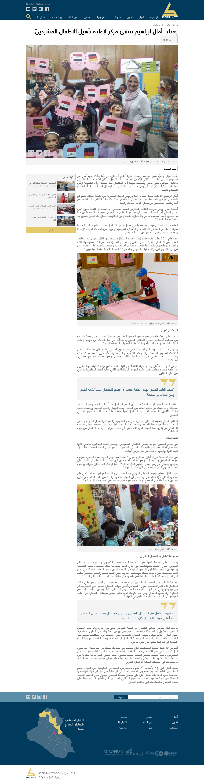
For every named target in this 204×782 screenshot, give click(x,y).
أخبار (175, 716)
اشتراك (121, 697)
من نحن (123, 727)
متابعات (174, 727)
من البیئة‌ (147, 721)
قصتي (149, 716)
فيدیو (124, 716)
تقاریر (175, 721)
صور (150, 727)
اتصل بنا (122, 721)
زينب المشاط (170, 168)
